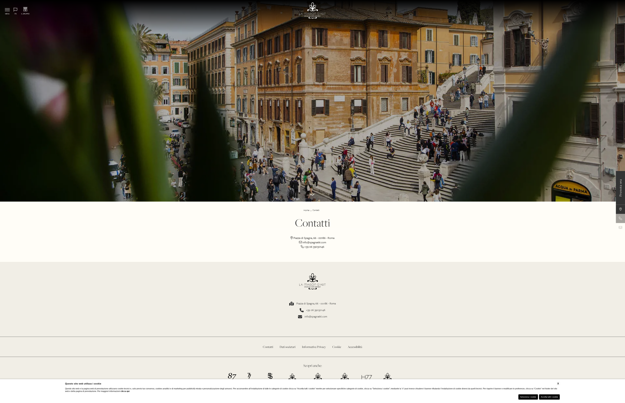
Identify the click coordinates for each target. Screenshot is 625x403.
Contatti (315, 210)
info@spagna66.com (316, 316)
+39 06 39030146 (315, 310)
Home (306, 210)
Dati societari (287, 347)
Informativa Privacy (314, 347)
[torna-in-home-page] (312, 11)
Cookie (336, 347)
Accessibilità (355, 347)
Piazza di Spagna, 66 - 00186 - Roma (316, 303)
